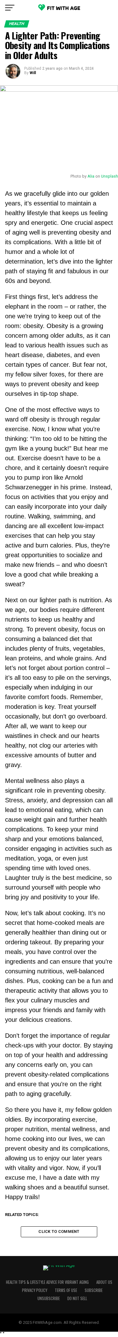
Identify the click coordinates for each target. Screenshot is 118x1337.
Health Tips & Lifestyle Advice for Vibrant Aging (47, 1282)
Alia (90, 176)
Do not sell (77, 1298)
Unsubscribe (48, 1298)
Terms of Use (66, 1290)
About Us (104, 1282)
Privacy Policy (34, 1290)
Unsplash (109, 176)
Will (33, 73)
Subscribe (94, 1290)
